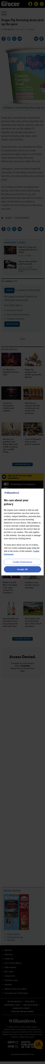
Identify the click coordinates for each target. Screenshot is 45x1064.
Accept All (22, 569)
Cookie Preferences (22, 561)
